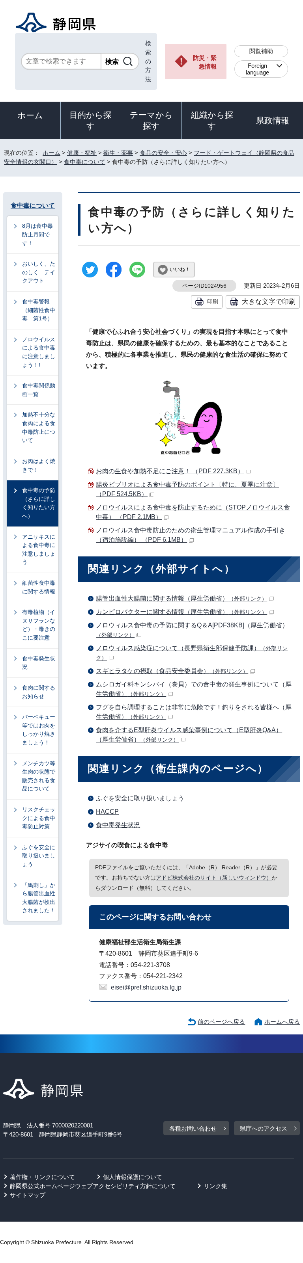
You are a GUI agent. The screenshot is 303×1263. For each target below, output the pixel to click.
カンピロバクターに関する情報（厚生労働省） (181, 611)
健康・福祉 (82, 152)
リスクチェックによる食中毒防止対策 (38, 818)
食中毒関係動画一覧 (38, 389)
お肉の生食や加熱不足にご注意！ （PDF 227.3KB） (170, 471)
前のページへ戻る (221, 1021)
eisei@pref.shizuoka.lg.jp (146, 987)
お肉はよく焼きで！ (38, 465)
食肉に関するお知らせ (38, 692)
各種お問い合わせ (193, 1128)
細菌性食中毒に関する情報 (38, 587)
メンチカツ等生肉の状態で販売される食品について (38, 776)
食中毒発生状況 (118, 825)
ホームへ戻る (282, 1021)
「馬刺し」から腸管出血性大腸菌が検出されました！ (38, 898)
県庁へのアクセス (263, 1128)
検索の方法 (148, 61)
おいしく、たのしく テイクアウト (38, 272)
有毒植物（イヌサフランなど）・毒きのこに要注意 (38, 625)
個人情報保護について (132, 1177)
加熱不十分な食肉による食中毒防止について (38, 427)
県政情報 (272, 120)
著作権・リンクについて (42, 1177)
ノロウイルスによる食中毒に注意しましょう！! (38, 352)
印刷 (212, 301)
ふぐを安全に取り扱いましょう (140, 798)
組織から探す (212, 120)
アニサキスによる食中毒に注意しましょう (38, 549)
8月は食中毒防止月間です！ (37, 234)
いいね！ (180, 269)
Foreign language (257, 69)
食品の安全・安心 (163, 152)
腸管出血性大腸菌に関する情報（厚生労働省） (181, 598)
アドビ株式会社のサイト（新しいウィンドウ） (214, 877)
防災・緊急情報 (205, 62)
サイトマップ (27, 1195)
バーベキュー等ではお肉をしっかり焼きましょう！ (38, 730)
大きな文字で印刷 (269, 301)
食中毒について (84, 161)
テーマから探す (151, 120)
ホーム (30, 115)
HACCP (107, 811)
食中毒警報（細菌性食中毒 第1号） (38, 310)
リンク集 (215, 1186)
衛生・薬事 (118, 152)
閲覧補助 (261, 51)
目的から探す (90, 120)
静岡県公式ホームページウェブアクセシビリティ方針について (93, 1186)
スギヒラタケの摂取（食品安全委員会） (172, 671)
